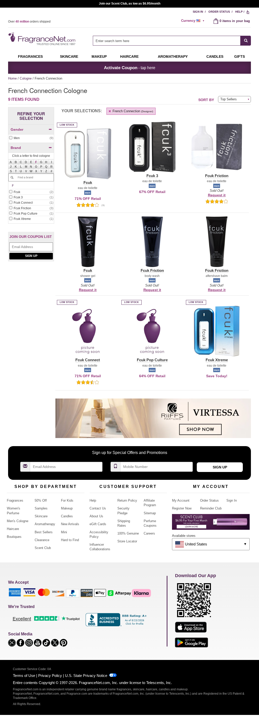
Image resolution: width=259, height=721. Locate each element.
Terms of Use (24, 675)
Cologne (26, 78)
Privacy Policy (50, 675)
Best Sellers (44, 532)
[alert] (193, 21)
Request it (217, 195)
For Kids (67, 500)
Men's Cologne (17, 521)
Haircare (129, 56)
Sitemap (150, 513)
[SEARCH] (246, 41)
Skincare (69, 56)
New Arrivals (70, 524)
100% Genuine (128, 533)
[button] (36, 162)
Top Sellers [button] (228, 99)
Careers (149, 533)
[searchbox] (167, 41)
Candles (67, 516)
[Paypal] (72, 593)
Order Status (219, 11)
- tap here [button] (129, 67)
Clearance (42, 540)
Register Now (181, 508)
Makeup (99, 56)
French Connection (132, 111)
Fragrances (30, 56)
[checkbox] (31, 138)
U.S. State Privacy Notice (86, 675)
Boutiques (14, 537)
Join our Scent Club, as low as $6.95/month (129, 3)
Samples (41, 508)
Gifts (239, 56)
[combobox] (172, 41)
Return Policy (127, 500)
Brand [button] (16, 148)
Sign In (198, 11)
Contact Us (98, 508)
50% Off (41, 500)
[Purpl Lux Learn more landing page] (211, 524)
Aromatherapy (45, 524)
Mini (64, 532)
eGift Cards (98, 524)
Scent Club (43, 548)
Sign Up (31, 256)
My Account (180, 500)
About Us (96, 516)
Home (12, 78)
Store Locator (127, 541)
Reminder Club (211, 508)
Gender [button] (17, 129)
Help (239, 11)
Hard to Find (70, 540)
